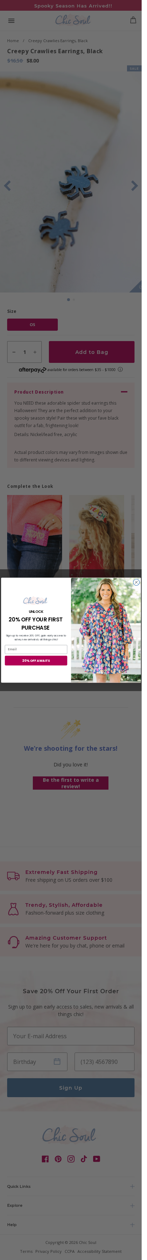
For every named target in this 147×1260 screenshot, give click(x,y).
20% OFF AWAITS (36, 660)
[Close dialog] (136, 582)
